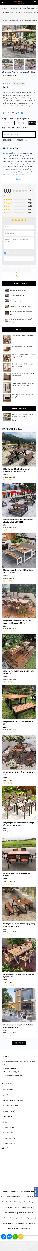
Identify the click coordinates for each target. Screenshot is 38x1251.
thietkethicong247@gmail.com (13, 1075)
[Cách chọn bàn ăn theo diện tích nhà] (7, 339)
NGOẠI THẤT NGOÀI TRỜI (11, 1191)
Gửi (19, 258)
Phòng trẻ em (32, 1202)
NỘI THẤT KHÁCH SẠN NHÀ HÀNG (11, 1196)
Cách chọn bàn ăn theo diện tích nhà (23, 335)
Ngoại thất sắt (23, 1202)
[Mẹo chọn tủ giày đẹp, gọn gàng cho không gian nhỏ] (7, 377)
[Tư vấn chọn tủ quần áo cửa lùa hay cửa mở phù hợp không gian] (7, 387)
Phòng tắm (9, 1207)
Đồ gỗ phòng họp (29, 1218)
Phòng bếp (17, 1207)
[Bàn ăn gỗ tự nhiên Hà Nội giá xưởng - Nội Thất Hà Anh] (7, 358)
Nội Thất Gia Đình (13, 1228)
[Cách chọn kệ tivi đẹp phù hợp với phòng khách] (7, 398)
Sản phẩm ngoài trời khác (26, 1212)
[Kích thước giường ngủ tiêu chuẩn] (7, 349)
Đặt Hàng (32, 123)
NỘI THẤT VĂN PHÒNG (28, 1191)
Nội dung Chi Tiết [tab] (10, 148)
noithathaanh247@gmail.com (13, 1071)
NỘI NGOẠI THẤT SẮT (30, 1196)
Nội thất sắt (32, 1223)
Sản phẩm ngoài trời (10, 1212)
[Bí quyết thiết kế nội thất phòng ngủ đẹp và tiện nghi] (7, 367)
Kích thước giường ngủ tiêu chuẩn (22, 346)
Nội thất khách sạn (27, 1207)
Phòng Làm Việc (18, 1218)
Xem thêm (19, 179)
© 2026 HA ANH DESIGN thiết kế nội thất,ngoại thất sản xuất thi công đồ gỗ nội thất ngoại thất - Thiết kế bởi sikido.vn (19, 1245)
